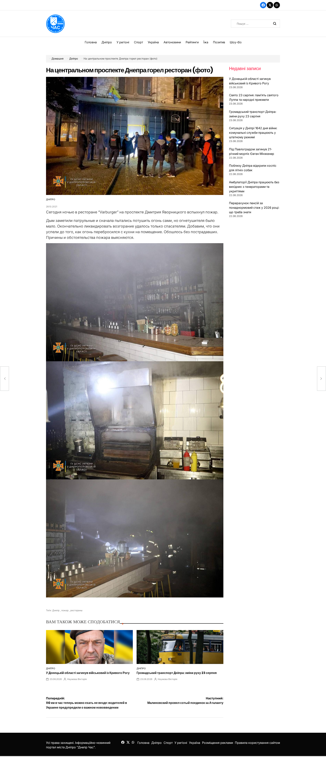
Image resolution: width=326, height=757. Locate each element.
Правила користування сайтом (257, 743)
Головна (91, 42)
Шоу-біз (235, 42)
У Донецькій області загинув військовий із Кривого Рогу (88, 673)
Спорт (138, 42)
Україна (153, 42)
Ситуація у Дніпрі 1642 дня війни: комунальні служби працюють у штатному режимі (253, 132)
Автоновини (172, 42)
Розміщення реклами (217, 743)
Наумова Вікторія (77, 679)
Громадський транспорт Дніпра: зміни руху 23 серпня (177, 673)
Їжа (205, 42)
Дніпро (106, 42)
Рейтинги (192, 42)
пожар (64, 610)
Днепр (55, 610)
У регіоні (123, 42)
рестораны (76, 610)
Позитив (219, 42)
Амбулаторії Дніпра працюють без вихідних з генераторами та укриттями (254, 186)
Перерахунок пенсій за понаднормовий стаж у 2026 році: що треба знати (254, 207)
